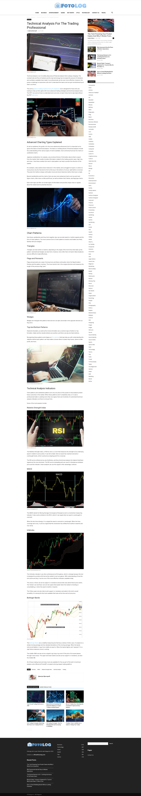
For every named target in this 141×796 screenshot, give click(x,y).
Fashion (91, 193)
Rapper (91, 310)
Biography (91, 112)
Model (90, 271)
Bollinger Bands (34, 643)
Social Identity (92, 335)
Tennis (90, 352)
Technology (86, 12)
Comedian (91, 144)
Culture (91, 158)
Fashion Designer (93, 195)
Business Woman (93, 122)
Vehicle (91, 369)
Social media (92, 339)
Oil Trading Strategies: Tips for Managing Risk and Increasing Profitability (54, 725)
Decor (90, 166)
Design (90, 168)
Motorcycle (92, 276)
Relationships (92, 313)
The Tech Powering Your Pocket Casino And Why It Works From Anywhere (40, 765)
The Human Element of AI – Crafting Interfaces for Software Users (104, 56)
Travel (104, 12)
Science (91, 317)
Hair (90, 229)
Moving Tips (92, 281)
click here (35, 95)
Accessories (92, 85)
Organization (92, 295)
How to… (91, 242)
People (90, 300)
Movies (90, 278)
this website (55, 337)
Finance (91, 202)
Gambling (91, 215)
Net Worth (70, 12)
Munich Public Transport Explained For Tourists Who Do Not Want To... (105, 65)
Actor (90, 87)
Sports (90, 342)
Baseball (91, 100)
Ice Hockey (91, 244)
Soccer (90, 332)
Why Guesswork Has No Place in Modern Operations (37, 770)
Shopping (91, 322)
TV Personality (92, 361)
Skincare (91, 330)
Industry (91, 249)
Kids (90, 254)
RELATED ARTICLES (33, 687)
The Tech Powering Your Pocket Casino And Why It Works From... (100, 35)
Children (91, 141)
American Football (93, 92)
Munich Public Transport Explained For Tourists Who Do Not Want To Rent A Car (39, 780)
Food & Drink (92, 207)
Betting (91, 107)
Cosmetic (91, 151)
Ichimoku (34, 669)
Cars (90, 131)
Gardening (91, 222)
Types (90, 364)
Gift (90, 224)
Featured (91, 200)
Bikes (90, 109)
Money (90, 273)
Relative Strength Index (47, 669)
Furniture (91, 212)
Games (63, 12)
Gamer (90, 217)
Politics (90, 308)
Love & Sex (91, 261)
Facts (90, 185)
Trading (64, 669)
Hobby (90, 237)
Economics (91, 176)
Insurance (91, 251)
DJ (89, 173)
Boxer (90, 117)
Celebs (90, 139)
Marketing (91, 266)
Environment (92, 183)
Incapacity (91, 246)
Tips (90, 354)
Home (37, 12)
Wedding (91, 376)
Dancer (91, 163)
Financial (91, 205)
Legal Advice (92, 259)
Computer (91, 149)
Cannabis (91, 129)
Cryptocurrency (93, 156)
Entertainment (54, 12)
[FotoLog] (70, 6)
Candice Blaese (91, 38)
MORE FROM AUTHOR (45, 687)
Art (89, 97)
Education (91, 178)
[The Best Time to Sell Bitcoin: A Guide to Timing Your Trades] (75, 716)
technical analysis (57, 669)
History (90, 234)
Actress (91, 90)
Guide (90, 227)
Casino (90, 134)
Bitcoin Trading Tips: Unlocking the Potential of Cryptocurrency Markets (74, 705)
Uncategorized (93, 366)
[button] (112, 13)
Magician (91, 264)
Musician (91, 286)
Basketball (91, 102)
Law (90, 256)
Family (90, 188)
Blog (90, 114)
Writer (90, 381)
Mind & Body (92, 268)
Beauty (90, 105)
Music (90, 283)
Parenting (91, 298)
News (90, 293)
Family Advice (92, 190)
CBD (90, 136)
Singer (90, 325)
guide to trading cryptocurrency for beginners (46, 88)
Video (90, 371)
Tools (90, 357)
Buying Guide (92, 127)
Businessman (92, 124)
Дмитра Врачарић (32, 30)
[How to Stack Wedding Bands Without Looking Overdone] (92, 73)
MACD (38, 669)
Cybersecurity (92, 161)
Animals (91, 95)
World (90, 379)
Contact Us (95, 12)
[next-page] (31, 730)
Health (90, 232)
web (90, 374)
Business (44, 12)
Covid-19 (91, 153)
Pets (90, 303)
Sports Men (92, 344)
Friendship (91, 210)
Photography (92, 305)
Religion (91, 315)
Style (78, 12)
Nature (90, 288)
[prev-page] (28, 730)
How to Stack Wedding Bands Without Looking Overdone (39, 785)
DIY (89, 171)
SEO (90, 320)
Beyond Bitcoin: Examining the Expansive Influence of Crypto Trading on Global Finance (53, 705)
